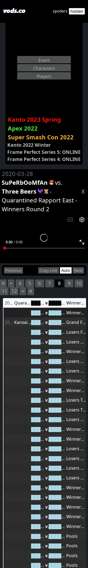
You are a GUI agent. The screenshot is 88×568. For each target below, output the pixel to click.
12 (14, 291)
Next (78, 270)
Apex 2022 (23, 128)
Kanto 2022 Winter (29, 145)
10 (79, 283)
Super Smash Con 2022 (41, 137)
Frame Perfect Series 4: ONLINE (44, 159)
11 (4, 291)
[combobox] (44, 59)
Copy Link (48, 270)
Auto (65, 270)
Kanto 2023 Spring (34, 119)
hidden (76, 11)
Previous (13, 270)
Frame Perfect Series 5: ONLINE (44, 152)
